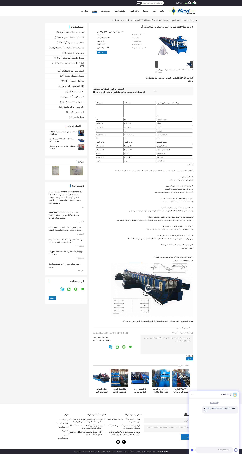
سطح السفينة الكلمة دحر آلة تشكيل (69, 48)
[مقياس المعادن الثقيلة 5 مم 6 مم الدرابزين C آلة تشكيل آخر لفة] (102, 378)
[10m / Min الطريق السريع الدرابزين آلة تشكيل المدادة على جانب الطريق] (181, 378)
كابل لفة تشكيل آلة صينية (73, 86)
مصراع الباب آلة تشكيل (74, 76)
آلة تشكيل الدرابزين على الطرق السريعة (175, 321)
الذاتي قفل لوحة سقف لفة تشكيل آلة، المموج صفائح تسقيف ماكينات (85, 433)
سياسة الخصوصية (163, 451)
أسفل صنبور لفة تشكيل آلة (73, 71)
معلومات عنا (105, 11)
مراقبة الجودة (135, 11)
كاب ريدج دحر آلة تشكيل (73, 107)
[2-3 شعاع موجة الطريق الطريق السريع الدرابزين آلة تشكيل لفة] (140, 378)
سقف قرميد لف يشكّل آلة (73, 42)
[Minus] (192, 394)
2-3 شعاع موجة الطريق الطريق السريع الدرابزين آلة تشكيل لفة (140, 390)
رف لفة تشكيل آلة (76, 91)
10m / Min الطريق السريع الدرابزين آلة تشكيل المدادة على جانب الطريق (181, 390)
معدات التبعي (78, 117)
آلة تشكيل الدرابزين (155, 321)
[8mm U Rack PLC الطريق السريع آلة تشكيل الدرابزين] (81, 147)
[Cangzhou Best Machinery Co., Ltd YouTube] (118, 443)
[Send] (192, 450)
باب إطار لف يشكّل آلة (74, 81)
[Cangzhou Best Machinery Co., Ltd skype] (63, 289)
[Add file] (236, 450)
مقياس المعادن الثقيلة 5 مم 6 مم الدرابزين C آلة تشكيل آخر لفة (102, 390)
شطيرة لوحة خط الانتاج (74, 102)
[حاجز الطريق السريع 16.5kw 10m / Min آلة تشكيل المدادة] (161, 378)
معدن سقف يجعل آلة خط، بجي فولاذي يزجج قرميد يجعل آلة (124, 420)
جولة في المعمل (120, 11)
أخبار (154, 11)
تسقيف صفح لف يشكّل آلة (73, 32)
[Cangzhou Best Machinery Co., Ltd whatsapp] (77, 289)
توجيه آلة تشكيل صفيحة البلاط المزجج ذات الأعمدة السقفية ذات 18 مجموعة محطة (124, 433)
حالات (162, 11)
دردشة (100, 52)
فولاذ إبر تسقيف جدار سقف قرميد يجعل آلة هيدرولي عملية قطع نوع (124, 427)
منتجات (94, 11)
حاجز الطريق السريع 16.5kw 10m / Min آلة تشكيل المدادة (160, 390)
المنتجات (187, 20)
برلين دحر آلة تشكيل (75, 53)
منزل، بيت (84, 11)
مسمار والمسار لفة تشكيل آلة (71, 58)
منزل (194, 20)
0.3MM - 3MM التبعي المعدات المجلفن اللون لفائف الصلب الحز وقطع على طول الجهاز (85, 420)
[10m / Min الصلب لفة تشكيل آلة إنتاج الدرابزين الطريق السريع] (119, 378)
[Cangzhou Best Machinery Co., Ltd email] (84, 289)
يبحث (138, 3)
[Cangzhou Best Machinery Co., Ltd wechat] (70, 289)
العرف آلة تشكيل (77, 112)
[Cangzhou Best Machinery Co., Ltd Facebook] (124, 443)
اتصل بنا (146, 11)
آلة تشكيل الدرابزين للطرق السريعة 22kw (135, 321)
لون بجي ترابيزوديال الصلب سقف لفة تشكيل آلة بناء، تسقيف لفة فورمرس (85, 427)
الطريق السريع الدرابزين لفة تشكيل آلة (168, 20)
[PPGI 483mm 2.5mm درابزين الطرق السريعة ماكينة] (81, 140)
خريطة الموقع (63, 438)
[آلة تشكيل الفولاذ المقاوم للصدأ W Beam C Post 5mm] (81, 133)
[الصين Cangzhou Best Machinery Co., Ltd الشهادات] (55, 170)
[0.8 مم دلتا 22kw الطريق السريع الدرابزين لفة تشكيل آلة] (175, 45)
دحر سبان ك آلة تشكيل (74, 96)
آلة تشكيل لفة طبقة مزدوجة (72, 37)
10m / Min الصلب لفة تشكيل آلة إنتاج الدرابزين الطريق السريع (119, 390)
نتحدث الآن (180, 3)
